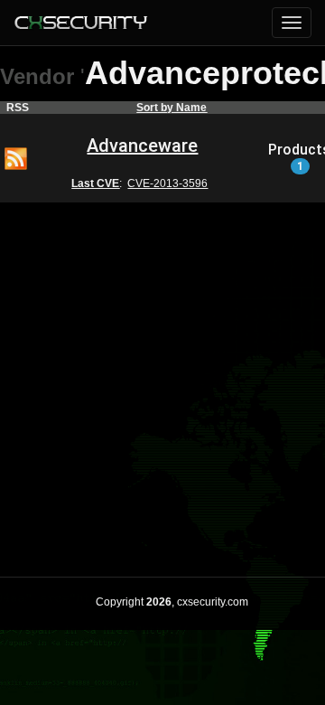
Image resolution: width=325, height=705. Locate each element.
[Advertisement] (162, 377)
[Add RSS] (16, 157)
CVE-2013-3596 (167, 183)
